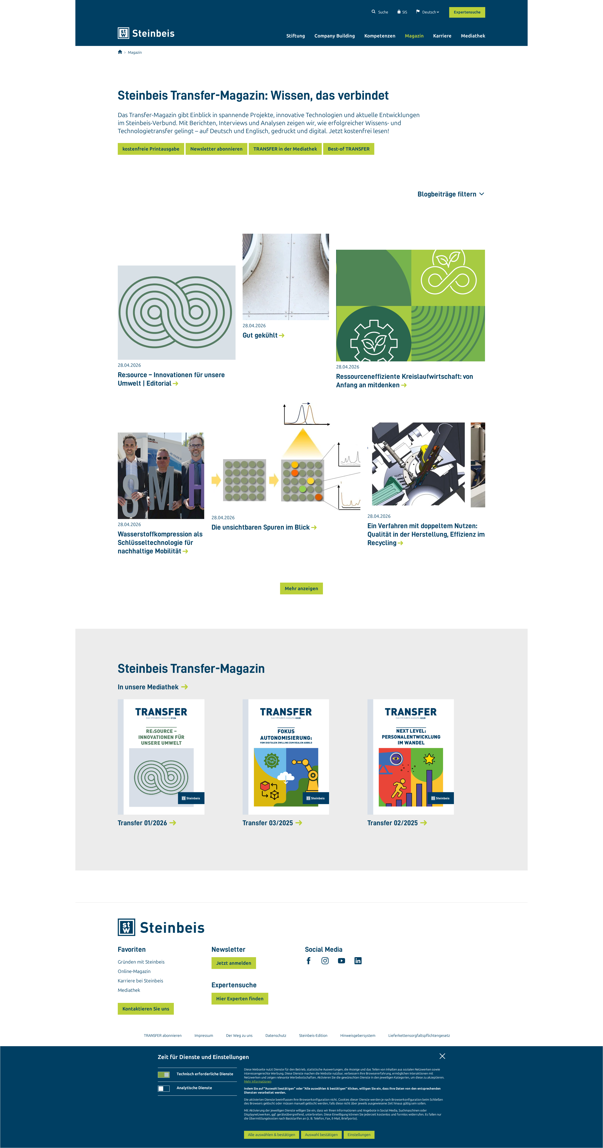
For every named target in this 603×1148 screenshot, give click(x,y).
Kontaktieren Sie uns (145, 1009)
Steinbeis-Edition (313, 1035)
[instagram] (325, 962)
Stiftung (295, 36)
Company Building (334, 36)
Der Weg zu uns (239, 1035)
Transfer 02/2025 (392, 822)
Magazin (414, 36)
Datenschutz (275, 1035)
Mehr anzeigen (301, 588)
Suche (382, 12)
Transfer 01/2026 (142, 822)
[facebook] (308, 962)
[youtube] (341, 962)
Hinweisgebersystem (357, 1035)
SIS (404, 12)
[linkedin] (358, 962)
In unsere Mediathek (148, 686)
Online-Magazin (134, 971)
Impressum (204, 1035)
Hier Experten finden (240, 998)
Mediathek (473, 36)
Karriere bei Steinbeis (140, 981)
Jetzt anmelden (233, 963)
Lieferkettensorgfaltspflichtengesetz (419, 1035)
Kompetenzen (379, 36)
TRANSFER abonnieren (163, 1035)
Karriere (442, 36)
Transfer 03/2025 (268, 822)
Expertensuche (467, 12)
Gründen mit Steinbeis (141, 962)
